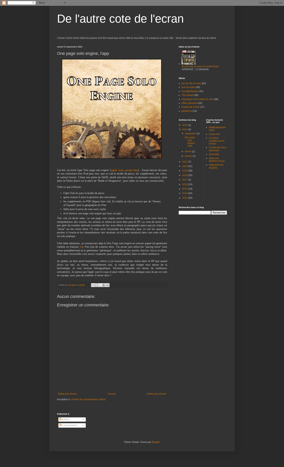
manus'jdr (214, 154)
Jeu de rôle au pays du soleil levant (200, 66)
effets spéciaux (189, 103)
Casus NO (214, 134)
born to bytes (188, 87)
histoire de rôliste (191, 107)
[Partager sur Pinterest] (108, 285)
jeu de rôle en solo (191, 83)
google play (131, 170)
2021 (185, 161)
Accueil (112, 393)
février (188, 151)
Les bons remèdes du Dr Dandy (216, 141)
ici (81, 246)
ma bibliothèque (190, 91)
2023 (185, 125)
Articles (65, 419)
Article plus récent (67, 393)
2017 (185, 179)
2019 (185, 170)
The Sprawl (188, 95)
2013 (185, 198)
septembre (191, 133)
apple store (117, 170)
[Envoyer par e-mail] (93, 285)
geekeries (187, 111)
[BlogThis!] (97, 285)
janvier (189, 156)
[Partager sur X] (100, 285)
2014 (185, 193)
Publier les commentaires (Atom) (88, 399)
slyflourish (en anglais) (216, 166)
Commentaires (69, 425)
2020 (185, 166)
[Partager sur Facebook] (104, 285)
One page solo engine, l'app (190, 141)
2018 (185, 175)
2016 (185, 184)
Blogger (156, 442)
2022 (185, 129)
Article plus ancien (156, 393)
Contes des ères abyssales (217, 149)
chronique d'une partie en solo (197, 99)
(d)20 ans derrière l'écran (217, 159)
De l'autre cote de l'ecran (120, 18)
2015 (185, 188)
